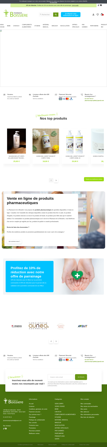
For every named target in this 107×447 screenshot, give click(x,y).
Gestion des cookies (84, 444)
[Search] (55, 14)
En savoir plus (53, 2)
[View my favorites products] (97, 14)
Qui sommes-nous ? (14, 241)
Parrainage (32, 417)
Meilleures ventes (34, 433)
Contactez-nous (33, 425)
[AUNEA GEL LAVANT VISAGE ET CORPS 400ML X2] (75, 141)
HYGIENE (37, 26)
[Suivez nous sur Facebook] (98, 5)
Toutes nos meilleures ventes (94, 179)
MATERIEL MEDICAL (46, 26)
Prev (51, 341)
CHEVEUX (16, 26)
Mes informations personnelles (90, 414)
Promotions (32, 428)
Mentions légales (52, 444)
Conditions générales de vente (38, 409)
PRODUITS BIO (60, 436)
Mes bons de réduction (87, 417)
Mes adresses (85, 412)
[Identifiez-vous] (89, 14)
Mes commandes (86, 403)
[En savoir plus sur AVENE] (60, 326)
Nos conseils (33, 422)
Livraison (31, 406)
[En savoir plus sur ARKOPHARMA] (16, 326)
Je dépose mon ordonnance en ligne (70, 14)
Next (56, 341)
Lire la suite (75, 5)
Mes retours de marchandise (89, 406)
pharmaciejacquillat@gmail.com (12, 420)
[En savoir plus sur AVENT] (82, 326)
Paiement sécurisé (34, 412)
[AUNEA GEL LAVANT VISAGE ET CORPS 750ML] (45, 141)
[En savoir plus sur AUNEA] (38, 326)
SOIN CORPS (59, 403)
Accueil (31, 403)
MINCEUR (55, 26)
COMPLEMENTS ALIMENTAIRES (27, 26)
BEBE (8, 26)
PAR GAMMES (84, 26)
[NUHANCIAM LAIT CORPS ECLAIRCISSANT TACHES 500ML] (16, 141)
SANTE (57, 439)
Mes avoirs (84, 409)
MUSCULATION (64, 26)
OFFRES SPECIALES (75, 26)
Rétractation (40, 444)
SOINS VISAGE (60, 406)
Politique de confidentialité (37, 420)
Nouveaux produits (34, 430)
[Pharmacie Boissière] (15, 13)
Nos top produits (53, 116)
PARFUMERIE (94, 26)
